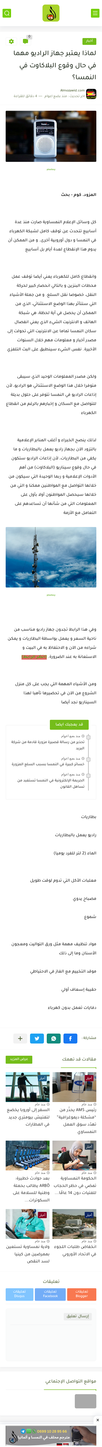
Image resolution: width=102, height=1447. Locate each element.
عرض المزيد (19, 1059)
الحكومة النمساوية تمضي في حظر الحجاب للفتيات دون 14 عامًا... (75, 1186)
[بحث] (7, 13)
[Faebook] (85, 1401)
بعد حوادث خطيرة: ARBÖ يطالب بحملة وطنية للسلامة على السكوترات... (31, 1190)
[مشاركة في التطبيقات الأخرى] (20, 1039)
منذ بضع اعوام (70, 736)
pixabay (51, 169)
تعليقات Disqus (19, 1294)
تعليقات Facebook (50, 1294)
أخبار (89, 41)
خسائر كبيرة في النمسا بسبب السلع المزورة (48, 765)
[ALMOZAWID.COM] (51, 13)
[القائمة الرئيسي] (95, 13)
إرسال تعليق (78, 1316)
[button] (70, 1039)
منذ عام (87, 1104)
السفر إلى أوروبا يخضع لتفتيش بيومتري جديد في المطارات (28, 1117)
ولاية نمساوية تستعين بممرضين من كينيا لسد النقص (28, 1254)
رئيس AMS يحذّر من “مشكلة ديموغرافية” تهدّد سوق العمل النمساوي (76, 1121)
